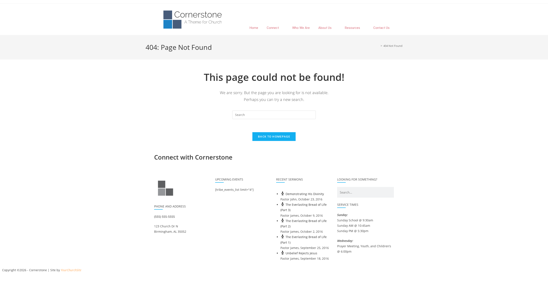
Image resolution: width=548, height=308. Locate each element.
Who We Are (301, 28)
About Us (325, 28)
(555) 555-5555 (164, 217)
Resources (352, 28)
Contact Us (381, 28)
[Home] (378, 46)
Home (254, 28)
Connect (273, 28)
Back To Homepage (274, 136)
